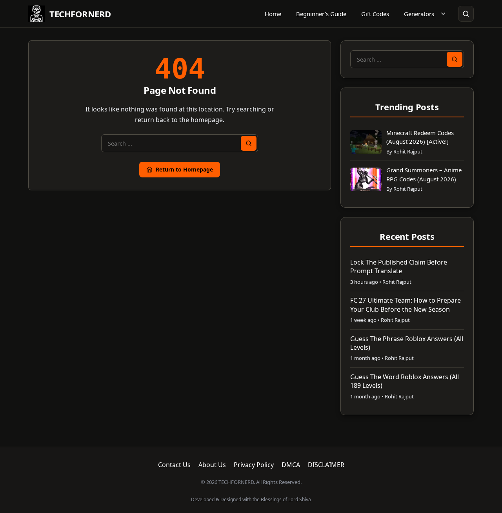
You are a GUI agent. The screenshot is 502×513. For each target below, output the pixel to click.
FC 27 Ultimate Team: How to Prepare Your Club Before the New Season (405, 304)
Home (273, 14)
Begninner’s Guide (321, 14)
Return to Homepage (184, 169)
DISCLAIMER (326, 464)
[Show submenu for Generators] (443, 13)
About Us (212, 464)
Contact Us (174, 464)
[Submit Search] (248, 143)
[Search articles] (466, 14)
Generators (419, 14)
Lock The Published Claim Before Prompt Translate (398, 266)
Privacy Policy (254, 464)
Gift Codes (375, 14)
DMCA (291, 464)
